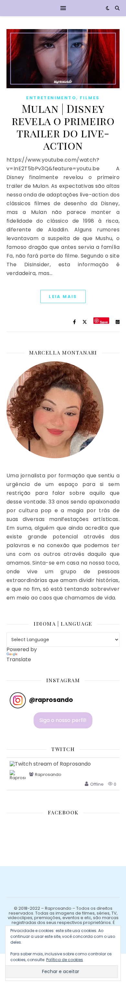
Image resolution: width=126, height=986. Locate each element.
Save (104, 322)
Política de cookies (64, 959)
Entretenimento (51, 98)
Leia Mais (63, 296)
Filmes (90, 98)
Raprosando (48, 774)
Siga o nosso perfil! (63, 720)
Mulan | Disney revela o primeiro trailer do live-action (63, 126)
